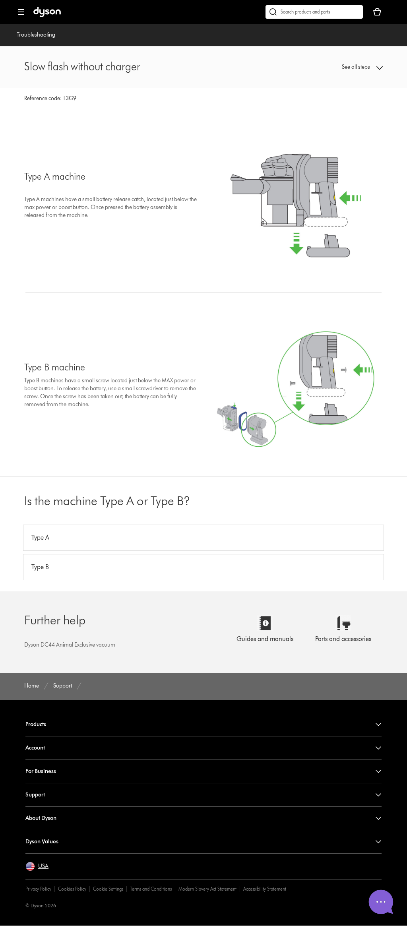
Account (35, 747)
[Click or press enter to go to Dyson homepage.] (47, 15)
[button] (350, 67)
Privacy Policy (38, 889)
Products (35, 724)
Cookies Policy (72, 889)
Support (35, 794)
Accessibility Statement (264, 889)
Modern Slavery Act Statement (207, 889)
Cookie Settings (108, 889)
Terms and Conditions (151, 889)
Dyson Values (41, 841)
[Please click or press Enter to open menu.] (21, 12)
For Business (40, 771)
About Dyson (40, 818)
